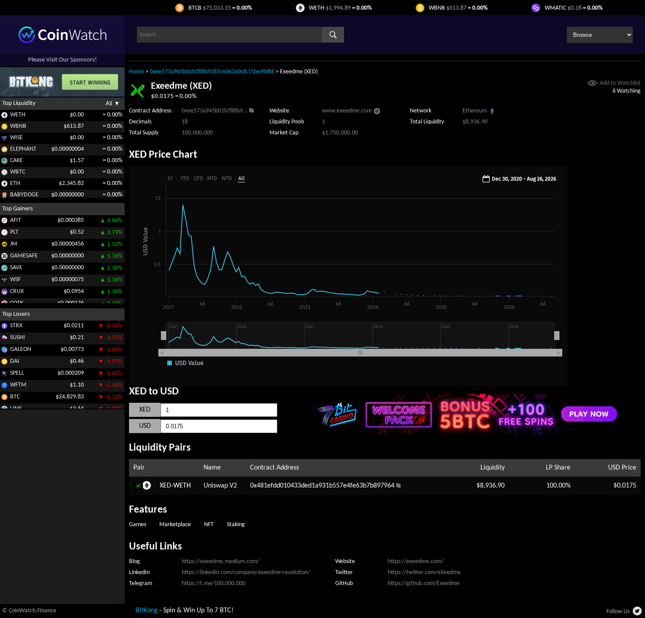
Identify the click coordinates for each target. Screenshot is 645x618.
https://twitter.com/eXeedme (424, 572)
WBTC (17, 172)
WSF (15, 279)
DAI (14, 361)
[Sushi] (4, 339)
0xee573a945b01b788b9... (215, 111)
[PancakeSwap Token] (4, 162)
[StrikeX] (4, 327)
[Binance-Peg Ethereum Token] (4, 185)
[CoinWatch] (62, 41)
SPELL (17, 373)
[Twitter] (638, 613)
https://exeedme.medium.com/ (220, 561)
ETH (15, 183)
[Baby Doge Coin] (4, 196)
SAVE (16, 267)
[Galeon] (4, 351)
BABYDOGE (24, 195)
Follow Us (618, 611)
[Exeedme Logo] (137, 97)
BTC (15, 397)
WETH (17, 115)
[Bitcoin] (4, 398)
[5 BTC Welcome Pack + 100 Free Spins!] (466, 431)
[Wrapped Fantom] (4, 386)
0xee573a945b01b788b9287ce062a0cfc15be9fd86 (212, 72)
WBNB (18, 126)
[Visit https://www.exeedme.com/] (377, 112)
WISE (16, 137)
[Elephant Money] (4, 151)
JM (13, 244)
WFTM (18, 385)
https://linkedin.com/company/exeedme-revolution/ (246, 572)
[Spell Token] (4, 375)
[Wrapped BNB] (4, 128)
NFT (209, 524)
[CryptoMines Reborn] (4, 293)
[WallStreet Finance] (4, 281)
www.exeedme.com (347, 111)
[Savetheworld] (4, 269)
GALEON (20, 349)
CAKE (16, 160)
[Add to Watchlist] (592, 84)
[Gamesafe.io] (4, 257)
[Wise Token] (4, 139)
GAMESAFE (24, 256)
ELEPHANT (23, 149)
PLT (14, 232)
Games (137, 524)
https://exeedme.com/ (416, 561)
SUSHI (17, 337)
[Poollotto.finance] (4, 234)
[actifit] (4, 222)
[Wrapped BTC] (4, 173)
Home (136, 72)
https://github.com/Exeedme (423, 583)
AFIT (15, 220)
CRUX (17, 291)
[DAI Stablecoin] (4, 363)
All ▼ (113, 103)
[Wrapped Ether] (4, 116)
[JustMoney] (4, 245)
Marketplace (175, 524)
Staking (236, 524)
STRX (16, 325)
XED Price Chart (163, 155)
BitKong (147, 610)
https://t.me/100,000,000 (213, 583)
